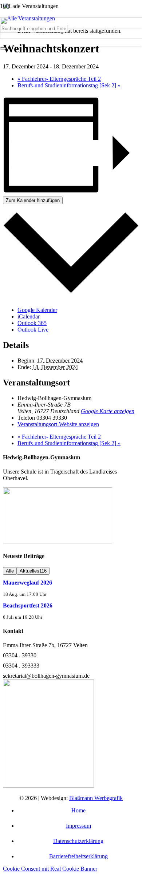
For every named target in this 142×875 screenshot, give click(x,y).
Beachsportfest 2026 (27, 605)
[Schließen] (3, 48)
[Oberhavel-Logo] (57, 541)
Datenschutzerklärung (78, 841)
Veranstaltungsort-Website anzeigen (58, 424)
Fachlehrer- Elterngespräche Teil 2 (59, 79)
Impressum (78, 826)
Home (78, 810)
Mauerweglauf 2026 (27, 582)
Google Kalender (37, 310)
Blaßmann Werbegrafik (96, 798)
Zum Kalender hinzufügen (33, 200)
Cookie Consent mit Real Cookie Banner (50, 869)
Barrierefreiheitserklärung (78, 856)
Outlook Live (32, 329)
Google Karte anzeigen (107, 411)
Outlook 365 (32, 323)
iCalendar (28, 316)
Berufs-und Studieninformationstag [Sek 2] (69, 85)
